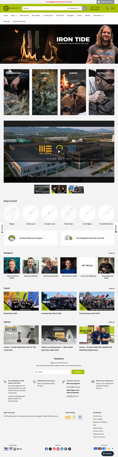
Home (6, 15)
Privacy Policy (98, 431)
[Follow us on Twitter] (50, 448)
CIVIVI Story (97, 416)
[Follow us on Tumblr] (65, 448)
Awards (87, 15)
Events (79, 15)
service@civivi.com (73, 387)
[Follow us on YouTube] (58, 448)
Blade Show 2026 (10, 313)
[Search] (84, 8)
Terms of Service (99, 437)
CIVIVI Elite (60, 15)
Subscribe (78, 372)
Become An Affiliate (100, 422)
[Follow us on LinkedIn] (61, 448)
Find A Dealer (98, 419)
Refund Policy (98, 428)
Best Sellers (36, 15)
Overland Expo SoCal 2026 (89, 313)
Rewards (7, 21)
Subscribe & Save (107, 2)
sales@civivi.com (73, 396)
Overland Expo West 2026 (51, 313)
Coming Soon (48, 15)
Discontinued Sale (19, 21)
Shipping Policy (98, 434)
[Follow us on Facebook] (46, 448)
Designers (70, 15)
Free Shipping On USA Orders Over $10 (59, 2)
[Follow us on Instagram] (54, 448)
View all (112, 253)
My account (94, 9)
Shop (13, 15)
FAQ (94, 425)
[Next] (114, 213)
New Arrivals (24, 15)
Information (97, 15)
